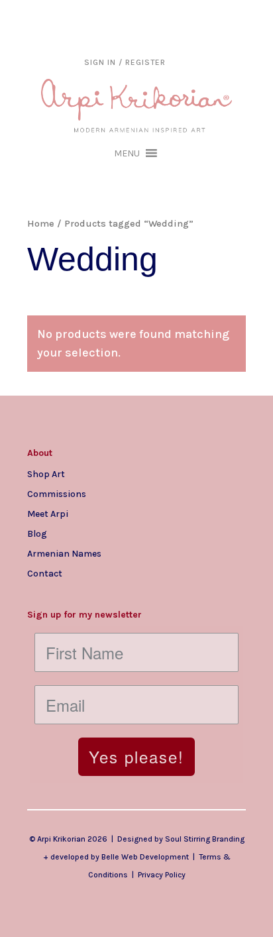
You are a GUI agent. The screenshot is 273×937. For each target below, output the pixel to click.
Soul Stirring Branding (205, 839)
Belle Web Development (145, 856)
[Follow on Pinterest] (117, 594)
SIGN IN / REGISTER (125, 62)
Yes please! (136, 756)
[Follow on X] (90, 594)
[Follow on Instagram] (37, 594)
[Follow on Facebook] (64, 594)
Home (40, 223)
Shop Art (46, 473)
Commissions (56, 493)
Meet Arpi (47, 513)
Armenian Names (64, 553)
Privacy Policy (162, 874)
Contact (44, 573)
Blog (37, 533)
